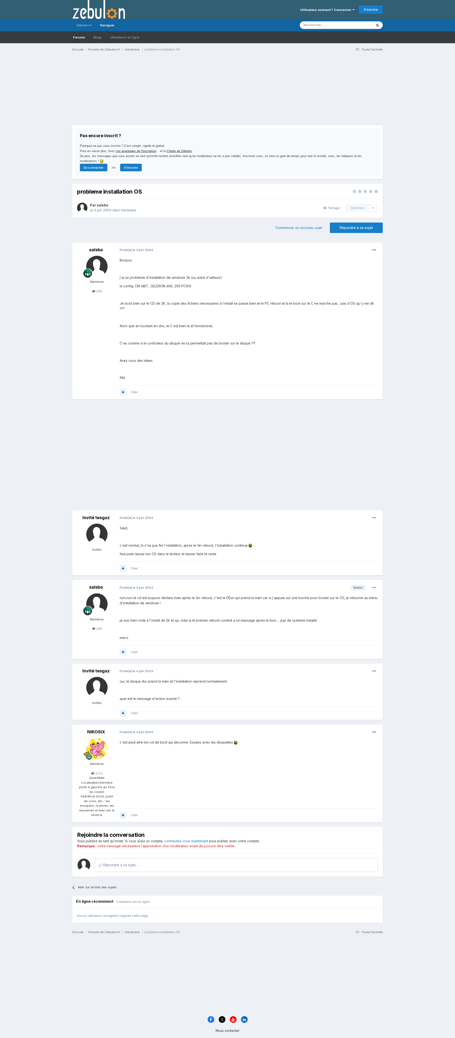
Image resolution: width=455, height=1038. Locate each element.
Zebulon (83, 25)
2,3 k (98, 773)
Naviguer (107, 25)
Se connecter (94, 167)
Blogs (98, 37)
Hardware (128, 210)
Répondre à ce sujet (356, 228)
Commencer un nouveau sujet (298, 228)
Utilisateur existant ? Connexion (326, 10)
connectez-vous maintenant (186, 841)
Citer (134, 392)
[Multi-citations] (123, 392)
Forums (79, 37)
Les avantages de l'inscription (136, 151)
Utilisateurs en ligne (124, 37)
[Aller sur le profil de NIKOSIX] (97, 748)
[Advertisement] (158, 92)
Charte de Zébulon (179, 151)
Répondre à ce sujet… (120, 865)
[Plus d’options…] (374, 250)
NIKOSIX (96, 731)
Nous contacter (228, 1031)
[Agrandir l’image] (250, 545)
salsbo (102, 205)
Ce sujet (360, 25)
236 (98, 291)
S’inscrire (371, 9)
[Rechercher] (377, 25)
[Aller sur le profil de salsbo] (82, 208)
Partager (333, 208)
